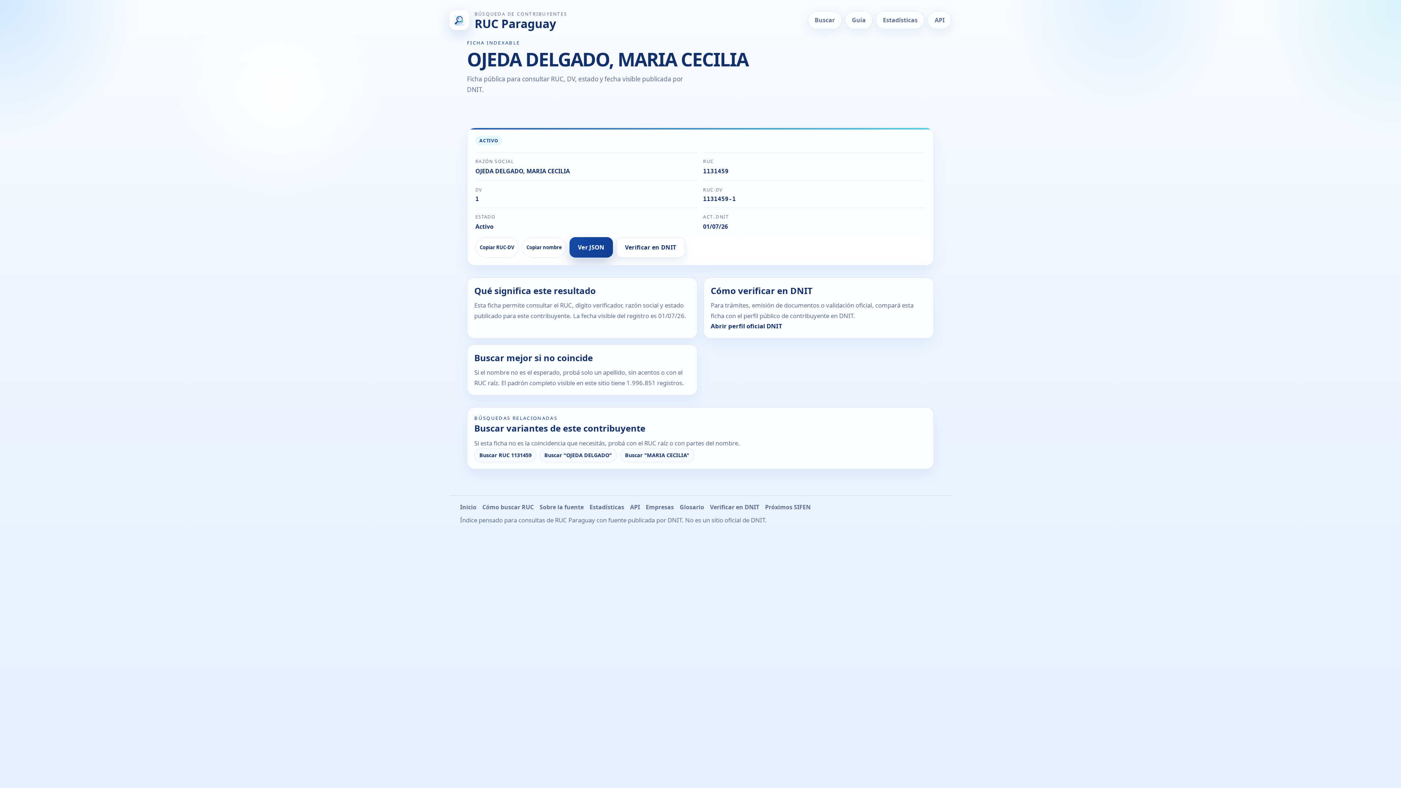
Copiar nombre (544, 247)
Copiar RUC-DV (497, 247)
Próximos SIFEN (788, 507)
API (940, 20)
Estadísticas (900, 20)
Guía (859, 20)
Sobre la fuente (562, 507)
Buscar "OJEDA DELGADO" (578, 455)
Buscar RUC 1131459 (505, 455)
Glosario (692, 507)
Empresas (660, 507)
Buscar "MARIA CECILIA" (657, 455)
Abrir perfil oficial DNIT (746, 326)
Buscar (825, 20)
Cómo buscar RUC (508, 507)
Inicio (468, 507)
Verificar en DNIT (650, 247)
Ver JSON (591, 247)
